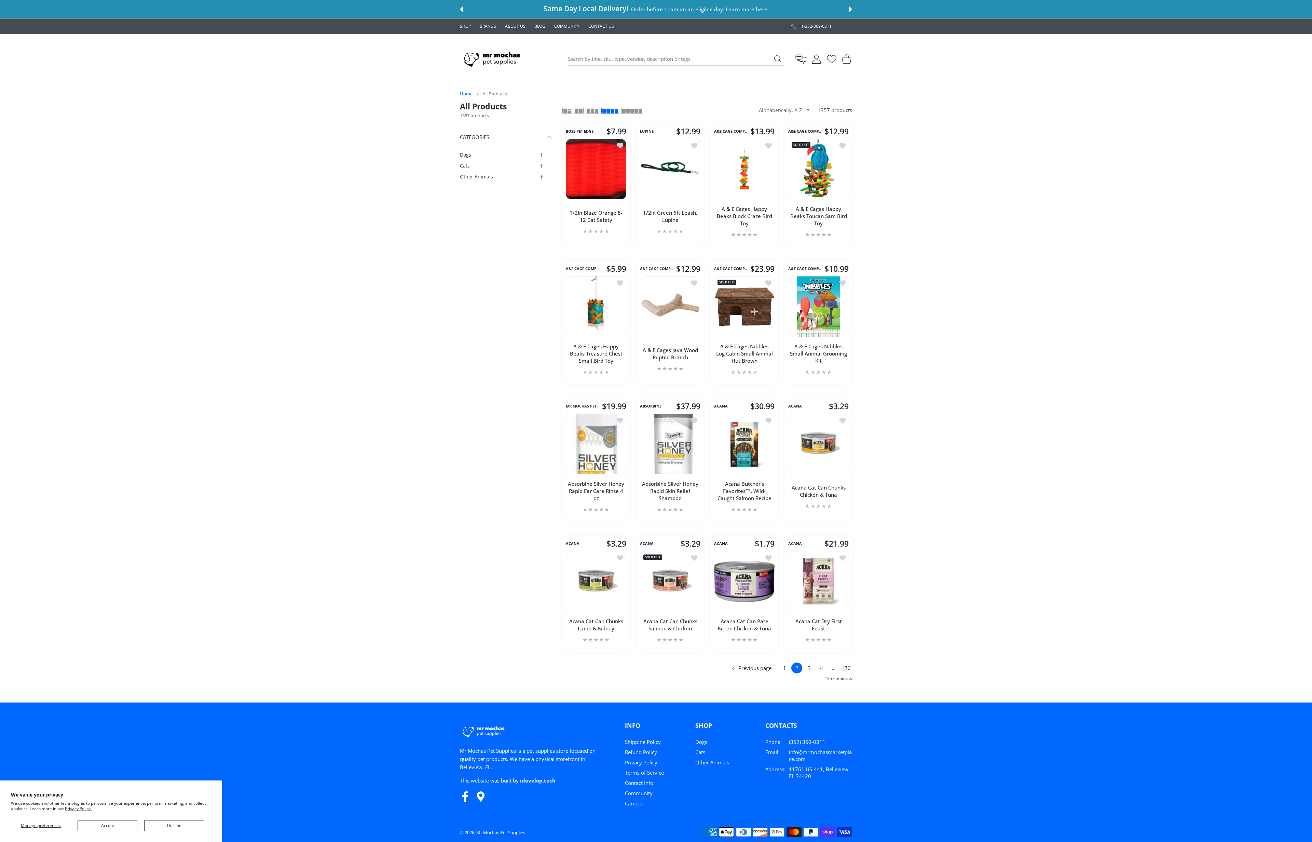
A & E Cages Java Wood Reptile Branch (670, 354)
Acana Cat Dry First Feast (818, 625)
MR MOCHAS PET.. (582, 406)
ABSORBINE (650, 406)
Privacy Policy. (78, 809)
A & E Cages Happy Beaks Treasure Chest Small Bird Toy (596, 353)
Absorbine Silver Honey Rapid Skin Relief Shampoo (670, 491)
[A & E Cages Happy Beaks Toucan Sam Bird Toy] (818, 169)
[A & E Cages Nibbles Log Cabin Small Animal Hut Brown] (744, 306)
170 (846, 668)
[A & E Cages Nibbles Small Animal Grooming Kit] (818, 306)
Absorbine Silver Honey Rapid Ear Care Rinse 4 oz (596, 491)
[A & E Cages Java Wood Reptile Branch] (670, 306)
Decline (174, 825)
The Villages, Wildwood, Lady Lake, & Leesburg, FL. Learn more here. (688, 9)
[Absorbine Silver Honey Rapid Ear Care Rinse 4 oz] (596, 444)
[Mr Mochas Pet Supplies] (493, 59)
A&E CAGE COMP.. (730, 132)
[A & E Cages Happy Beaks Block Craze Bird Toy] (744, 169)
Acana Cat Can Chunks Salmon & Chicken (670, 625)
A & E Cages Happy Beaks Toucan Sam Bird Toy (818, 216)
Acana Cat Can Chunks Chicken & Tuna (819, 491)
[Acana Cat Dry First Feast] (818, 581)
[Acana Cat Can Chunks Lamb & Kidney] (596, 581)
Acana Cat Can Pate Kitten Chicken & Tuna (744, 625)
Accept (107, 825)
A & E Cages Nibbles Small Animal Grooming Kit (818, 353)
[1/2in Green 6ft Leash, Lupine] (670, 169)
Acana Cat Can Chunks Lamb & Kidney (596, 625)
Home (466, 94)
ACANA (721, 406)
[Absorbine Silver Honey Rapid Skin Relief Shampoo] (670, 444)
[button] (461, 9)
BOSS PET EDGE (579, 132)
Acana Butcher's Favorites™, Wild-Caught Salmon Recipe (744, 491)
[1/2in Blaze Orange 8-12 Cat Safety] (596, 169)
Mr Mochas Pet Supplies (500, 832)
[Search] (777, 59)
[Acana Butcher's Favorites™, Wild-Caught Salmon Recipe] (744, 444)
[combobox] (676, 59)
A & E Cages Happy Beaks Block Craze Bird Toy (744, 216)
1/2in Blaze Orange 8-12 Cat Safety (596, 216)
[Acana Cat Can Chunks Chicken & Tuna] (818, 444)
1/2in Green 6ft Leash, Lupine (670, 216)
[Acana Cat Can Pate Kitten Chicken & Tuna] (744, 581)
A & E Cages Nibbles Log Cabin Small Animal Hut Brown (744, 353)
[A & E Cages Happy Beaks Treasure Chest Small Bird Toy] (596, 306)
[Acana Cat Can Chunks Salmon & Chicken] (670, 581)
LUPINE (647, 132)
